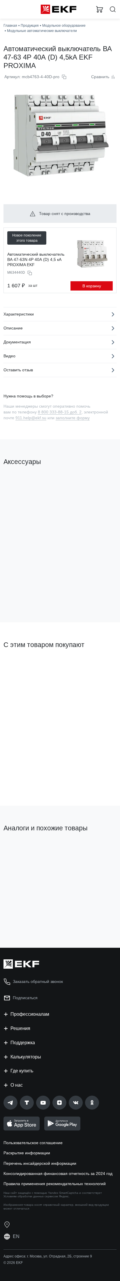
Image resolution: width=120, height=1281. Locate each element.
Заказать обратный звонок (38, 981)
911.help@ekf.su (30, 417)
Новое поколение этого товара (26, 238)
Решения (20, 1028)
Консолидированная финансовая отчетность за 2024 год (57, 1173)
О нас (16, 1085)
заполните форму (73, 417)
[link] (10, 1103)
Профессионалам (29, 1014)
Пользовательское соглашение (33, 1142)
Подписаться (25, 997)
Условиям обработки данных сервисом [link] (30, 1196)
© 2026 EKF (13, 1263)
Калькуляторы (25, 1056)
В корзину (91, 286)
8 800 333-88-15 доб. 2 (60, 412)
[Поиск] (113, 9)
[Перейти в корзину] (99, 9)
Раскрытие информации (26, 1153)
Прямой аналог (94, 850)
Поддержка (22, 1042)
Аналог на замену (23, 848)
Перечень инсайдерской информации (39, 1163)
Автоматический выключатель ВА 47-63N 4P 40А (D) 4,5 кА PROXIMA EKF (35, 259)
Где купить (21, 1070)
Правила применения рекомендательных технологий (54, 1183)
